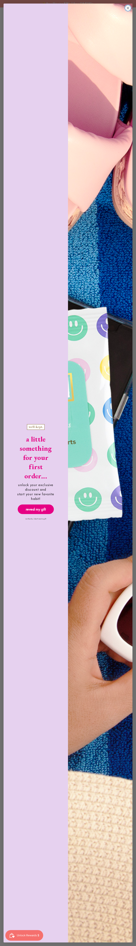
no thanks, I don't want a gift (35, 519)
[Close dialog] (128, 8)
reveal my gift (36, 509)
